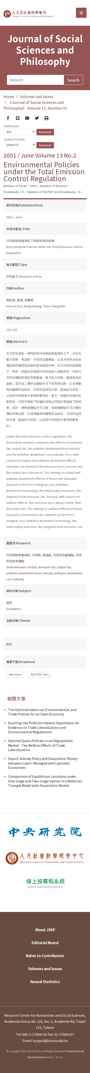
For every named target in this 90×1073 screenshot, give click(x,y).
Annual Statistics (45, 981)
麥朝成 (28, 300)
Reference (11, 126)
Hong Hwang (33, 306)
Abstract (15, 674)
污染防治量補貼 (63, 555)
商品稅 (46, 555)
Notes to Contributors (45, 955)
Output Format (14, 139)
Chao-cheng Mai (54, 306)
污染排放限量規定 (18, 555)
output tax (64, 567)
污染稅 (36, 555)
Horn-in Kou (14, 306)
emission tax (46, 567)
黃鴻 (20, 300)
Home (8, 96)
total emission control (21, 567)
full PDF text (40, 674)
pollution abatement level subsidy (29, 573)
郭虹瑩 (10, 300)
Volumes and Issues (36, 96)
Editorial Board (45, 942)
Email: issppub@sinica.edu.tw (45, 1040)
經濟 (9, 602)
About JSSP (45, 929)
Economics (13, 608)
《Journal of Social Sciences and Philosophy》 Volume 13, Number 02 (35, 105)
